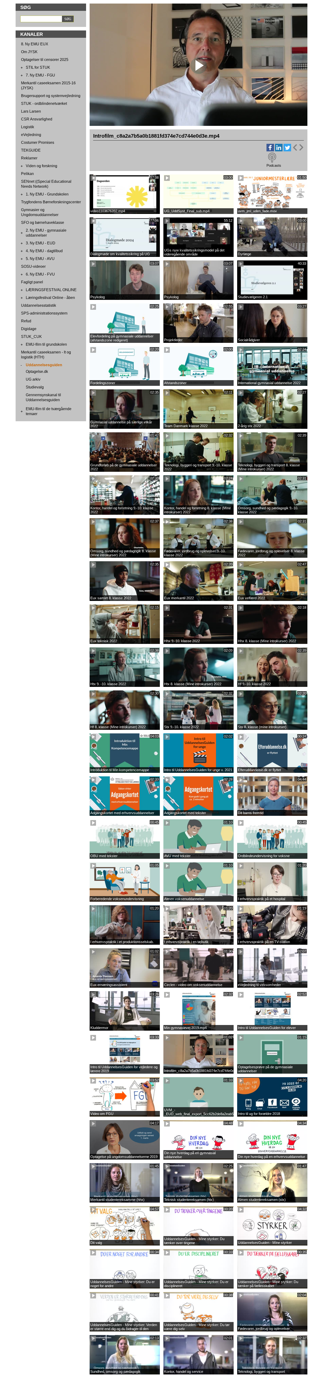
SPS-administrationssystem (44, 313)
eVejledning (31, 135)
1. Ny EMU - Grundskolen (47, 194)
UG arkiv (33, 379)
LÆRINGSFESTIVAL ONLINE (51, 290)
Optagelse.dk (37, 372)
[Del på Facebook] (270, 150)
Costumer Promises (37, 142)
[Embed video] (298, 147)
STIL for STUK (38, 67)
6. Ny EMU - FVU (40, 274)
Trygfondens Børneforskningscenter (51, 202)
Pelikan (27, 174)
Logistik (27, 127)
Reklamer (29, 158)
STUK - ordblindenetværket (44, 104)
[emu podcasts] (272, 157)
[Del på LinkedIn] (279, 150)
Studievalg (35, 387)
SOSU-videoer (33, 266)
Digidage (28, 329)
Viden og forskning (41, 166)
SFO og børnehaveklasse (42, 223)
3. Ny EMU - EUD (40, 243)
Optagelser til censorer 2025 (44, 60)
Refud (26, 321)
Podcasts (273, 165)
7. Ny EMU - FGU (40, 75)
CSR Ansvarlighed (36, 119)
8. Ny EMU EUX (34, 44)
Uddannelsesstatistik (38, 305)
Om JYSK (29, 52)
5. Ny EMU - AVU (40, 259)
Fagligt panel (32, 282)
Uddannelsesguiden (44, 365)
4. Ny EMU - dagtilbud (44, 251)
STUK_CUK (31, 337)
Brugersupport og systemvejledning (50, 96)
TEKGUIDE (31, 150)
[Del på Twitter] (287, 150)
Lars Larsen (31, 111)
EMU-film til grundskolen (46, 344)
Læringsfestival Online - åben (50, 298)
